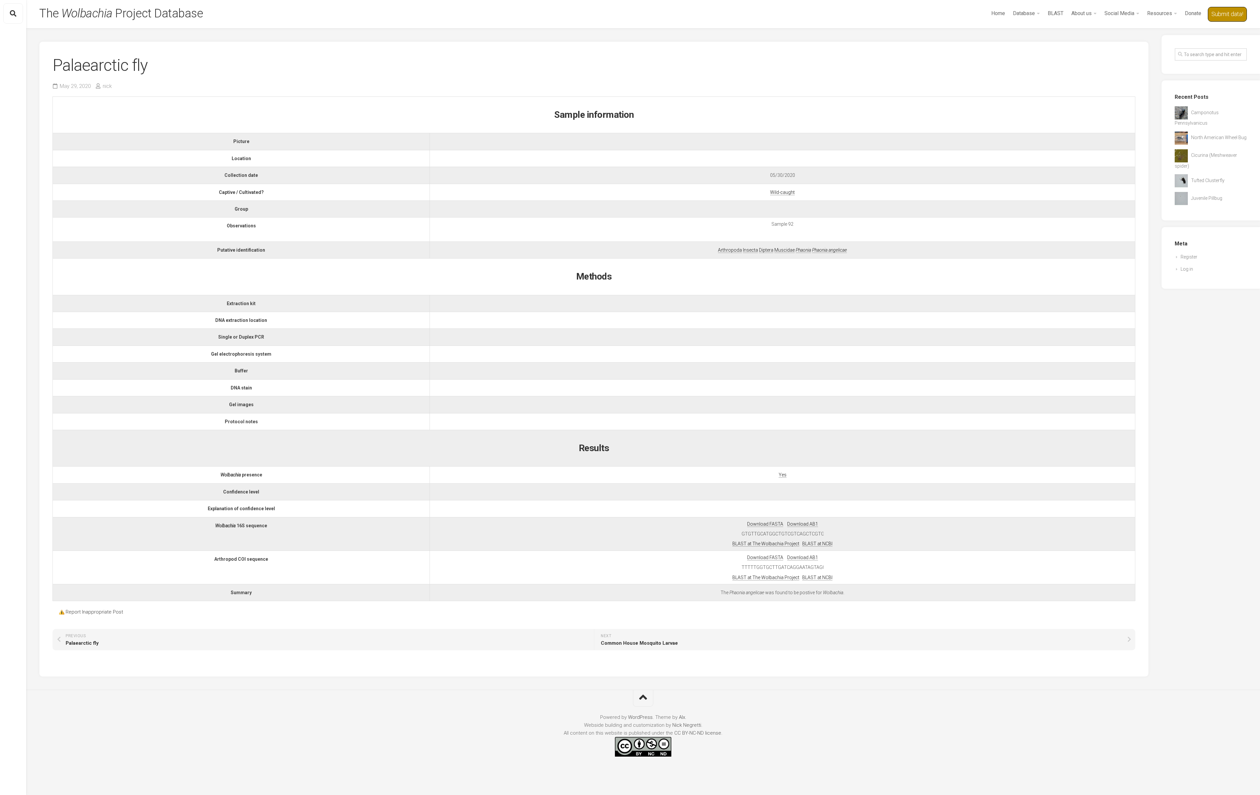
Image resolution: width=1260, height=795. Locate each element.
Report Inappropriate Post (94, 612)
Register (1189, 257)
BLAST (1055, 13)
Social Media (1119, 13)
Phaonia (803, 250)
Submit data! (1227, 13)
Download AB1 (802, 524)
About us (1081, 13)
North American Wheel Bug (1219, 137)
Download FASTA (765, 524)
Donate (1193, 13)
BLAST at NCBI (817, 543)
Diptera (766, 250)
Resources (1159, 13)
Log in (1187, 269)
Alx (682, 717)
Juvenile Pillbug (1206, 198)
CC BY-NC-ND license (697, 733)
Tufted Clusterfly (1208, 180)
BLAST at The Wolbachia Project (765, 543)
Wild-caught (782, 192)
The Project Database (121, 13)
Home (998, 13)
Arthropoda (730, 250)
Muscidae (784, 250)
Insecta (750, 250)
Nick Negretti (686, 725)
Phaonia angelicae (829, 250)
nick (107, 86)
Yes (783, 474)
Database (1024, 13)
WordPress (640, 717)
